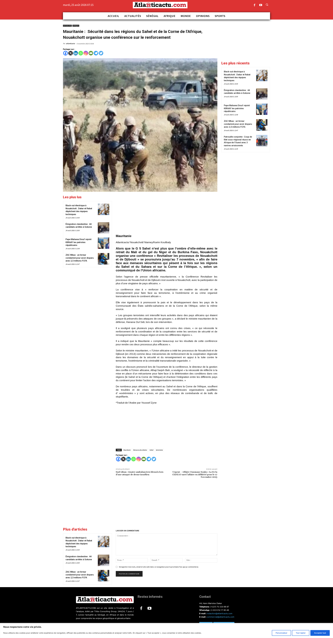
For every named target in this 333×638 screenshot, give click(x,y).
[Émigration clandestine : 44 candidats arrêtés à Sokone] (103, 228)
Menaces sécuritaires (140, 450)
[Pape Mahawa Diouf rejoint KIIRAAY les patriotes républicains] (103, 243)
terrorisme (159, 450)
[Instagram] (86, 53)
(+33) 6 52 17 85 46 (220, 610)
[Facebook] (254, 5)
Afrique (76, 26)
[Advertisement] (166, 213)
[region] (166, 630)
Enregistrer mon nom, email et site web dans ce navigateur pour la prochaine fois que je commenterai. (159, 567)
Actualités (67, 26)
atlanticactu (70, 43)
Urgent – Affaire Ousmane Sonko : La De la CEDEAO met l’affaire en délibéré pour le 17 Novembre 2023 (194, 474)
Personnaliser (281, 633)
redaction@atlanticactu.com (219, 613)
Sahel (151, 450)
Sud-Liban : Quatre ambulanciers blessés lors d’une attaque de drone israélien (139, 473)
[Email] (91, 53)
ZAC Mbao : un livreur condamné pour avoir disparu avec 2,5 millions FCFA (80, 258)
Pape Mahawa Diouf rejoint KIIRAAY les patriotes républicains (78, 242)
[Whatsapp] (80, 53)
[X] (70, 53)
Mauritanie (126, 450)
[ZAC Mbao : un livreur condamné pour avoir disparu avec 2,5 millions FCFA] (103, 258)
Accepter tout (320, 633)
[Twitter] (101, 53)
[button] (267, 4)
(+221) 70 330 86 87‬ (219, 606)
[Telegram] (96, 53)
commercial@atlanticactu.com (220, 617)
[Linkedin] (75, 53)
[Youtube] (260, 5)
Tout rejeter (301, 633)
